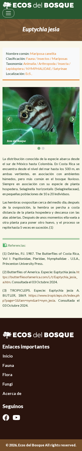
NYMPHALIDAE (38, 68)
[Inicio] (38, 4)
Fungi (8, 384)
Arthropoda (47, 63)
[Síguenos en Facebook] (8, 417)
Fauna (30, 58)
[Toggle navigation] (8, 13)
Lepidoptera (15, 68)
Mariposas (59, 58)
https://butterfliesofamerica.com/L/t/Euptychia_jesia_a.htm (41, 277)
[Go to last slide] (9, 119)
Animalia (29, 63)
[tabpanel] (41, 116)
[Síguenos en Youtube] (18, 417)
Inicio (8, 356)
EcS (28, 74)
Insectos (43, 58)
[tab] (38, 148)
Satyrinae (60, 68)
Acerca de (12, 393)
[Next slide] (72, 119)
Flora (7, 374)
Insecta (63, 63)
